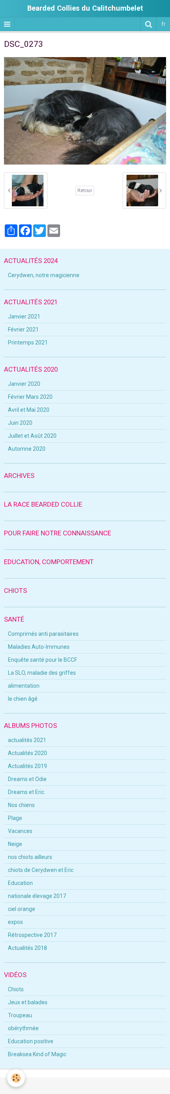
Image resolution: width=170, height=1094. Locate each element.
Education (20, 883)
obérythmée (23, 1028)
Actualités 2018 (27, 948)
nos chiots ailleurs (30, 857)
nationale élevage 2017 (37, 896)
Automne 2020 (26, 449)
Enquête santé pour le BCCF (42, 660)
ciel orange (21, 909)
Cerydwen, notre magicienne (43, 275)
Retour (84, 190)
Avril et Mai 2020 (28, 410)
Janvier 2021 (24, 316)
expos (15, 922)
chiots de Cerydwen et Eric (41, 870)
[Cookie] (16, 1078)
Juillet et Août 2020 (32, 436)
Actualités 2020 (27, 753)
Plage (15, 818)
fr (163, 24)
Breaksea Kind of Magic (37, 1054)
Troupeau (20, 1015)
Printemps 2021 (28, 342)
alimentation (24, 686)
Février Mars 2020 (30, 397)
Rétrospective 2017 (32, 935)
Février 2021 (23, 329)
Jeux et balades (27, 1002)
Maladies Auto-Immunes (39, 647)
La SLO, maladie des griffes (42, 673)
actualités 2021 (27, 740)
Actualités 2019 (27, 766)
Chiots (16, 989)
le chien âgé (23, 699)
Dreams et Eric (26, 792)
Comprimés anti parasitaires (43, 634)
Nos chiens (21, 805)
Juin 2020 (20, 423)
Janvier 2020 (24, 384)
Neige (15, 844)
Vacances (20, 831)
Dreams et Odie (27, 779)
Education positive (30, 1041)
